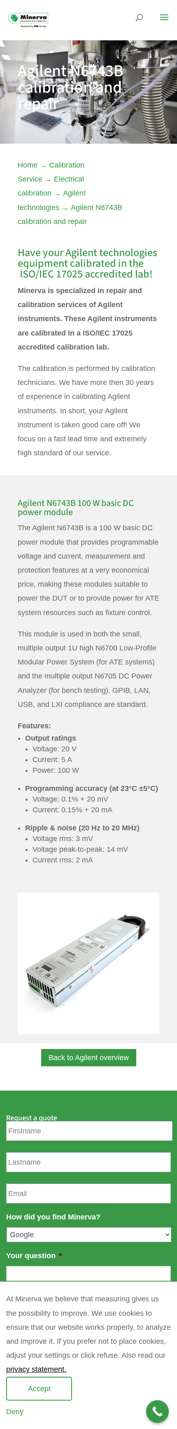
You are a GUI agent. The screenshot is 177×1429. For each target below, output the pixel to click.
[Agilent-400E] (88, 1032)
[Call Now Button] (157, 1411)
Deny (14, 1412)
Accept (39, 1389)
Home (27, 165)
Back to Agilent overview (89, 1058)
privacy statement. (36, 1369)
